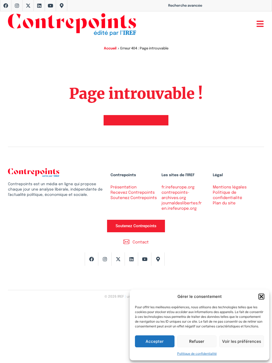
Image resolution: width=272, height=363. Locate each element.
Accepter (155, 341)
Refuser (196, 341)
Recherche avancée (185, 5)
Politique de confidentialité (197, 354)
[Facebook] (5, 5)
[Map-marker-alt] (61, 5)
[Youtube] (50, 5)
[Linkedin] (39, 5)
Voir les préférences (241, 341)
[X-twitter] (28, 5)
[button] (261, 296)
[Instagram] (17, 5)
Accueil (110, 48)
